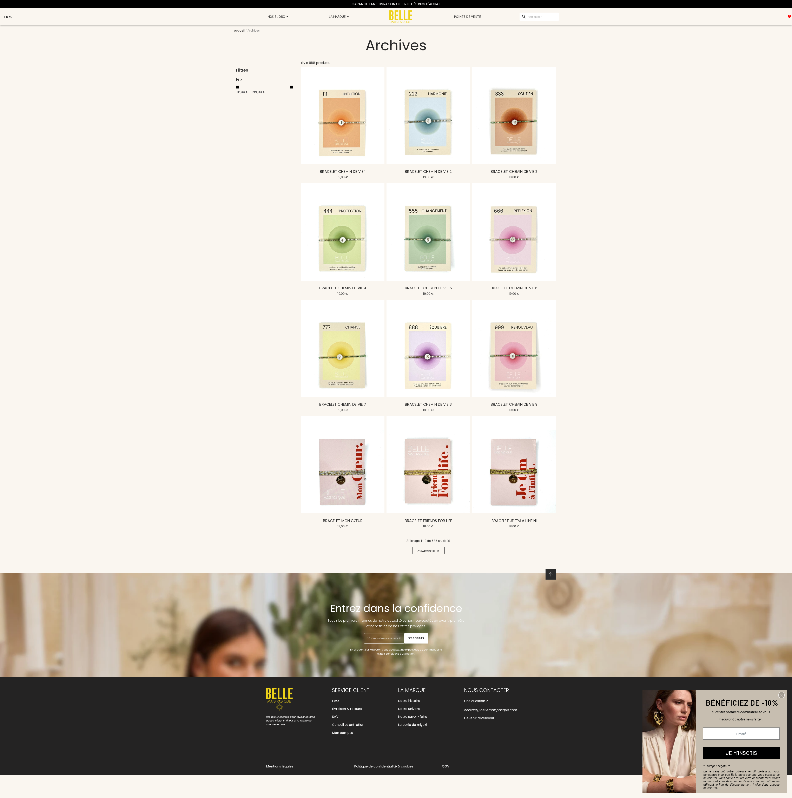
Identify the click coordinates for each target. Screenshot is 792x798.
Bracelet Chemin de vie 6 (514, 288)
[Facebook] (270, 751)
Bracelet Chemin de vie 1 (342, 171)
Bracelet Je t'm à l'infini (514, 520)
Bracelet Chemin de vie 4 (342, 288)
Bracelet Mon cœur (343, 520)
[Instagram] (279, 751)
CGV (445, 766)
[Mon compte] (769, 17)
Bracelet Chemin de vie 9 (514, 404)
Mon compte (342, 732)
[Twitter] (298, 751)
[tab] (266, 79)
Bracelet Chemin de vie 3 (514, 171)
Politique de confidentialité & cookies (383, 766)
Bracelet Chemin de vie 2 (428, 171)
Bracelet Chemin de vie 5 (428, 288)
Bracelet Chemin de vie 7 (342, 404)
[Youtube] (289, 751)
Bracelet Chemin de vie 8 (428, 404)
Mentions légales (279, 766)
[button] (428, 551)
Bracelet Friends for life (428, 520)
